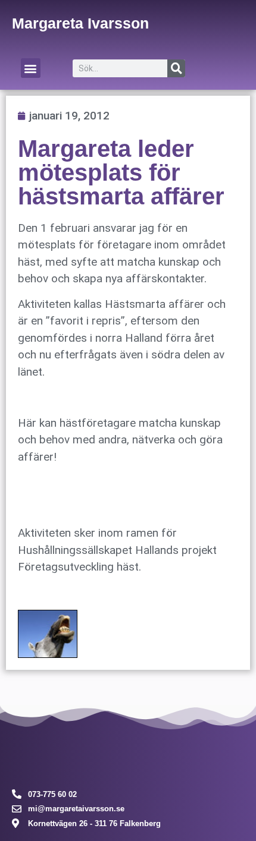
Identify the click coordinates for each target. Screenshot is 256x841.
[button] (30, 68)
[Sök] (176, 68)
